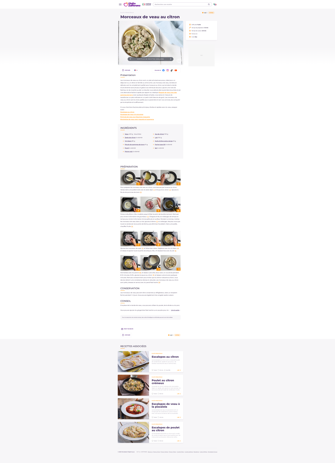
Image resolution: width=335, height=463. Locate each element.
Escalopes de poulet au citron (166, 429)
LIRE (178, 370)
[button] (174, 310)
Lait (156, 137)
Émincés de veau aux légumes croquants (135, 117)
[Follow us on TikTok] (172, 70)
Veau (126, 134)
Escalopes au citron (127, 112)
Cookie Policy (180, 452)
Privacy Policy (172, 452)
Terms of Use (156, 452)
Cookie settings (189, 452)
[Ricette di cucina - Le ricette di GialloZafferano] (215, 4)
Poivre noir (129, 151)
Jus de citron (159, 134)
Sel (156, 148)
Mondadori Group (212, 452)
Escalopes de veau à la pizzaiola (131, 114)
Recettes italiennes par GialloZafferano (137, 4)
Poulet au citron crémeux (163, 382)
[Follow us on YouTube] (176, 70)
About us (150, 452)
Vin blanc (128, 141)
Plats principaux (127, 12)
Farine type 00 (160, 144)
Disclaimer (196, 452)
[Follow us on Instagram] (168, 70)
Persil (127, 148)
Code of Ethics (203, 452)
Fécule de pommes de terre (135, 144)
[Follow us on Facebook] (164, 70)
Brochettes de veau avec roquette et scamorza (137, 119)
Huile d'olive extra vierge (164, 141)
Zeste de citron (130, 137)
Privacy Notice (164, 452)
